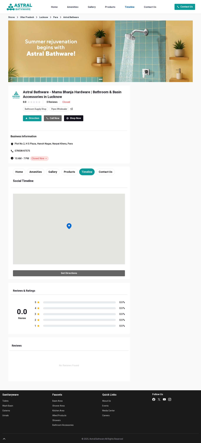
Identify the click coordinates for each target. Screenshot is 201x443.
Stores (11, 17)
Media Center (108, 410)
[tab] (19, 171)
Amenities (72, 7)
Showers (56, 420)
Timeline (129, 7)
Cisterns (6, 410)
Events (105, 406)
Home (54, 7)
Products (110, 7)
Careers (106, 415)
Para (55, 17)
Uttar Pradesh (27, 17)
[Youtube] (164, 399)
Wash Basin (7, 406)
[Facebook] (153, 399)
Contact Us (150, 7)
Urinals (5, 415)
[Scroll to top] (4, 439)
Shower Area (58, 406)
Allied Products (59, 415)
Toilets (5, 401)
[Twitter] (159, 399)
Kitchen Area (58, 410)
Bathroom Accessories (63, 425)
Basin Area (57, 401)
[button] (69, 226)
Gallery (92, 7)
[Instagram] (169, 399)
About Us (106, 401)
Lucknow (43, 17)
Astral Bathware (71, 17)
